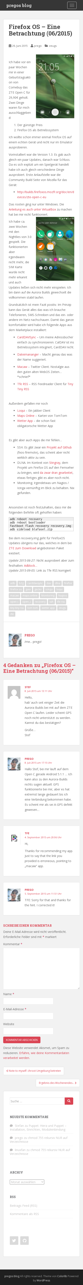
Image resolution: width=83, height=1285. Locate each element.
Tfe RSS (22, 384)
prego (38, 46)
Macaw (22, 367)
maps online (30, 595)
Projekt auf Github (59, 447)
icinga (49, 589)
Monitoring (47, 595)
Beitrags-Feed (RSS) (23, 1206)
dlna (57, 583)
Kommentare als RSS (24, 1214)
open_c (26, 601)
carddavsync (35, 583)
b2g (21, 583)
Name (8, 994)
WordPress (43, 1280)
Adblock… (30, 566)
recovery (40, 601)
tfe (27, 833)
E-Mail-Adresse (14, 1009)
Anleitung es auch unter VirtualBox (32, 209)
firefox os (16, 589)
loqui (59, 589)
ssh (51, 601)
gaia (28, 589)
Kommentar (12, 944)
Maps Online (25, 416)
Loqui (21, 410)
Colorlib (62, 1276)
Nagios (62, 595)
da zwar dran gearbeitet (56, 473)
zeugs (53, 46)
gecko (38, 589)
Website (8, 1024)
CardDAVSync (26, 337)
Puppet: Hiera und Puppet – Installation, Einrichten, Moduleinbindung (38, 1127)
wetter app (48, 608)
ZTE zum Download (22, 548)
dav (49, 583)
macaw (14, 595)
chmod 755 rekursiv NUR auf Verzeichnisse (38, 1140)
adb (12, 583)
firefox (68, 583)
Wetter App (25, 421)
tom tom (32, 608)
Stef (28, 687)
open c (14, 601)
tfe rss (61, 601)
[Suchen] (69, 1101)
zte (12, 614)
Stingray (54, 463)
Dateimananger (28, 354)
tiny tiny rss (17, 608)
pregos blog (19, 5)
